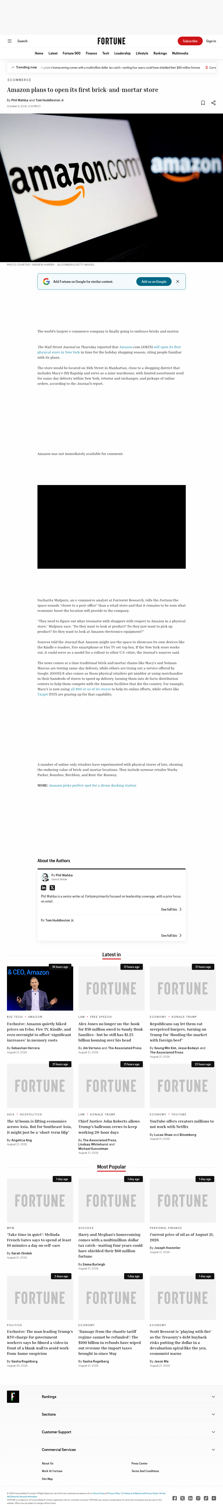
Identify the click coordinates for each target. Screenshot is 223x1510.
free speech (101, 1017)
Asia (11, 1114)
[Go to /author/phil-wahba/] (45, 877)
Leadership (122, 53)
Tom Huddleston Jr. (49, 100)
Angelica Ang (21, 1140)
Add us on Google (154, 281)
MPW (10, 1228)
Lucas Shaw (163, 1135)
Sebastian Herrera (25, 1048)
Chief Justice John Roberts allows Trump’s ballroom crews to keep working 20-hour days (109, 1126)
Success (86, 1228)
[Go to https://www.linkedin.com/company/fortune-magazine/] (190, 1498)
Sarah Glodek (21, 1253)
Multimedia (180, 53)
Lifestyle (142, 53)
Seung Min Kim (165, 1048)
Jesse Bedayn (188, 1048)
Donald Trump (184, 1017)
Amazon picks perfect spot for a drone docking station (92, 785)
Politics (14, 1325)
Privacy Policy (114, 1493)
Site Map (47, 1479)
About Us (47, 1463)
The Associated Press (125, 1048)
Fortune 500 (72, 53)
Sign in (211, 41)
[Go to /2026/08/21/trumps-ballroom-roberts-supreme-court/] (111, 1086)
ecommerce (19, 80)
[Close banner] (177, 281)
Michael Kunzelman (93, 1148)
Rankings (160, 53)
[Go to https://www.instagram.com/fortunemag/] (198, 1498)
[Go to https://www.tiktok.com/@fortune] (206, 1498)
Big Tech (15, 1017)
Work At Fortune (52, 1471)
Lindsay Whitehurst (93, 1144)
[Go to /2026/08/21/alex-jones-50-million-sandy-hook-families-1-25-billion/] (111, 988)
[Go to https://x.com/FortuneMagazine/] (182, 1498)
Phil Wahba (19, 100)
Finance (91, 53)
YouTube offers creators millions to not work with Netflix (182, 1124)
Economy (158, 1017)
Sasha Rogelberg (24, 1361)
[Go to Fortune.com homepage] (111, 40)
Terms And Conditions (145, 1471)
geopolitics (31, 1114)
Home (39, 53)
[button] (39, 53)
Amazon (125, 347)
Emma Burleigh (94, 1264)
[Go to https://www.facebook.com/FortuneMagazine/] (174, 1498)
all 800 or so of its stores (91, 689)
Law (81, 1017)
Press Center (140, 1463)
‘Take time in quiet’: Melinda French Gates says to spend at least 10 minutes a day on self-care (39, 1240)
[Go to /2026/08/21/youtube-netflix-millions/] (183, 1086)
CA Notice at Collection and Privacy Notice (140, 1493)
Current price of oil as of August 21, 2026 (182, 1237)
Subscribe (190, 41)
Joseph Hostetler (167, 1248)
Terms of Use (98, 1493)
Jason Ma (161, 1361)
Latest (53, 53)
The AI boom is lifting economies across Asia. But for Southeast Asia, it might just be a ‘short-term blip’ (39, 1126)
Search (22, 41)
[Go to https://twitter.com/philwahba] (52, 887)
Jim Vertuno (92, 1048)
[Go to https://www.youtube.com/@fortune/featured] (214, 1498)
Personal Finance (166, 1228)
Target (42, 694)
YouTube (179, 1114)
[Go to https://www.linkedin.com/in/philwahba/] (43, 887)
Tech (105, 53)
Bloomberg (188, 1135)
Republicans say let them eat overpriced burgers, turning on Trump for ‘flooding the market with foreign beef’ (178, 1032)
